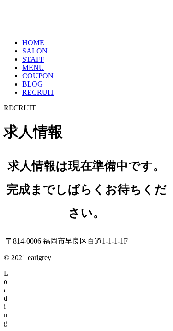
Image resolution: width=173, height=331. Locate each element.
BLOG (32, 84)
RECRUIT (38, 92)
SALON (35, 51)
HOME (33, 42)
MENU (33, 67)
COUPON (38, 76)
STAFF (33, 59)
